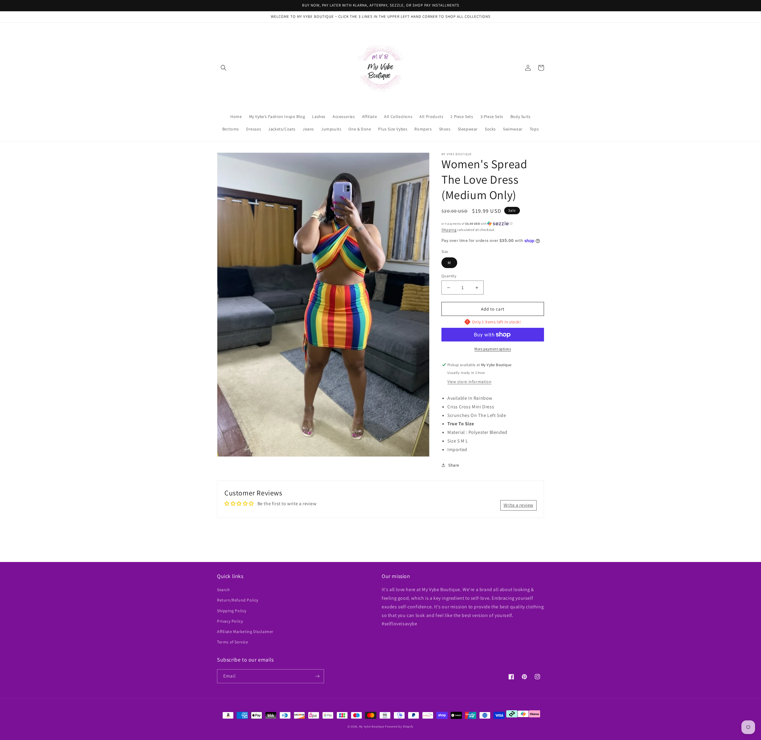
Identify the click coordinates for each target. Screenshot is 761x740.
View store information (469, 381)
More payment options (492, 349)
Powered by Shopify (399, 726)
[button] (223, 67)
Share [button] (453, 465)
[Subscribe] (317, 676)
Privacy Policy (230, 621)
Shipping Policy (231, 610)
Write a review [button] (518, 505)
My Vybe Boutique (371, 726)
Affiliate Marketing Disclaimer (245, 631)
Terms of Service (232, 642)
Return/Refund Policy (237, 600)
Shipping (449, 229)
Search (223, 589)
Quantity (448, 275)
